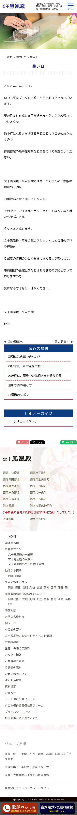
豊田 (18, 587)
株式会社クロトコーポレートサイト (27, 788)
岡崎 (11, 587)
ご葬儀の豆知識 (14, 661)
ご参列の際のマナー (17, 674)
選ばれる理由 (13, 543)
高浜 (39, 587)
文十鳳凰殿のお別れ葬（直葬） (27, 564)
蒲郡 (60, 587)
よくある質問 (13, 680)
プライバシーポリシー (19, 712)
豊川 (67, 587)
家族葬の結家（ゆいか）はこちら (25, 594)
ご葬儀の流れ (13, 667)
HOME (13, 536)
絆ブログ (10, 623)
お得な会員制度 (14, 616)
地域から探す (13, 570)
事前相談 (10, 610)
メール (24, 442)
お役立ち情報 (13, 655)
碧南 (18, 576)
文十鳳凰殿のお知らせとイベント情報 (28, 636)
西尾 (11, 576)
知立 (39, 599)
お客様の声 (12, 642)
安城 (25, 587)
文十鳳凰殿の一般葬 (20, 554)
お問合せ (10, 693)
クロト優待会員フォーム (20, 699)
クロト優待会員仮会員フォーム (24, 705)
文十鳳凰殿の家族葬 (20, 559)
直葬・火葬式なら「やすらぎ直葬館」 (28, 775)
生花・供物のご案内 (17, 648)
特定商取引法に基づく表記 (21, 718)
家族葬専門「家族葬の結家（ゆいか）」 (29, 767)
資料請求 (10, 686)
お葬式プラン (13, 549)
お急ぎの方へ (13, 629)
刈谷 (32, 587)
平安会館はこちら (16, 582)
